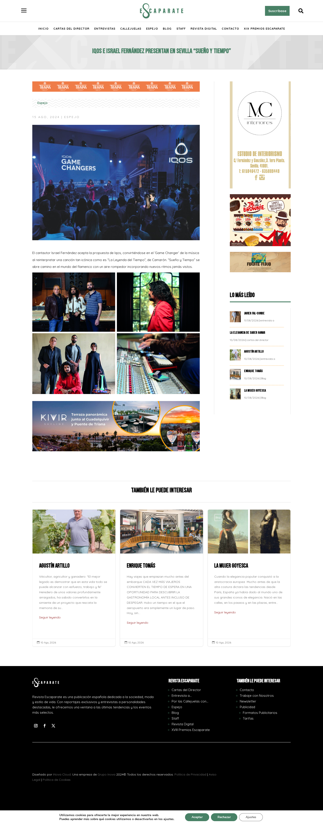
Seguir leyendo (50, 617)
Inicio (43, 28)
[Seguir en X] (53, 725)
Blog (167, 28)
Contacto (230, 28)
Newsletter (248, 701)
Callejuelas (130, 28)
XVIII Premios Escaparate (191, 730)
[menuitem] (24, 11)
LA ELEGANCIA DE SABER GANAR (248, 333)
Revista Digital (204, 28)
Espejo (152, 28)
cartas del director (258, 340)
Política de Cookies (57, 780)
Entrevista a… (182, 695)
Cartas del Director (71, 28)
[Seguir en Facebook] (44, 725)
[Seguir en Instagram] (35, 725)
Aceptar (197, 817)
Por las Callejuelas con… (190, 701)
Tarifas (248, 718)
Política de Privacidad (190, 774)
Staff (181, 28)
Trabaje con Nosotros (257, 695)
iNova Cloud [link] (62, 774)
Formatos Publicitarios (260, 713)
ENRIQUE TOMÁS (253, 371)
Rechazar (224, 817)
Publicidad (247, 707)
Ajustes (251, 817)
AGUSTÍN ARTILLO (254, 351)
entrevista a (267, 320)
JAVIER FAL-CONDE (254, 313)
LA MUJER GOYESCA (255, 391)
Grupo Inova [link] (107, 774)
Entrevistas (104, 28)
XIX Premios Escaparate (264, 28)
